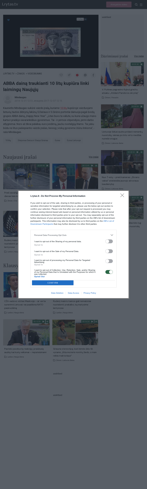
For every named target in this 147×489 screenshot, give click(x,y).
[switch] (109, 241)
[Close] (123, 196)
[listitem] (73, 235)
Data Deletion (57, 293)
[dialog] (73, 244)
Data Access (73, 293)
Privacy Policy (90, 293)
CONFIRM (53, 283)
